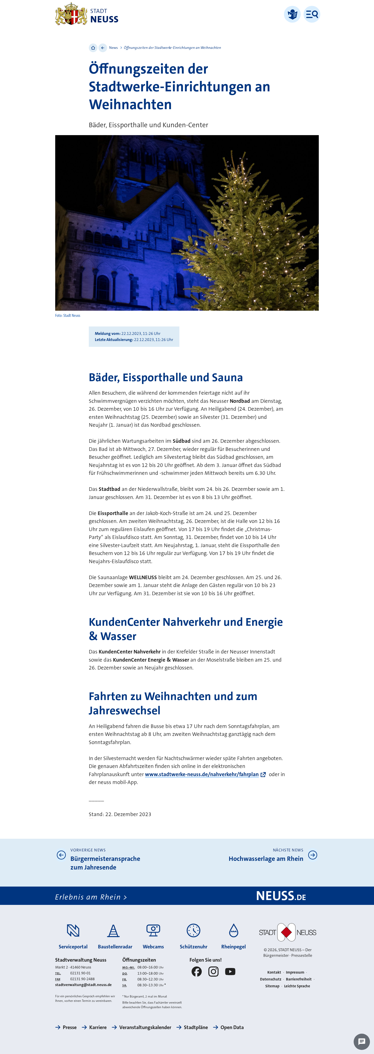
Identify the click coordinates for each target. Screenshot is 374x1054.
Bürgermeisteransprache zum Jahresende (105, 863)
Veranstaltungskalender (145, 1027)
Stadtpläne (196, 1027)
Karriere (98, 1027)
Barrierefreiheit (299, 979)
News (113, 47)
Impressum (295, 972)
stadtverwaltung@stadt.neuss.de (83, 984)
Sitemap (272, 986)
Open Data (232, 1027)
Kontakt (274, 972)
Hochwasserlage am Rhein (266, 858)
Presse (70, 1027)
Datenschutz (270, 979)
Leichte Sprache (297, 986)
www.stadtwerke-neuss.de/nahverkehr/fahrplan (202, 774)
